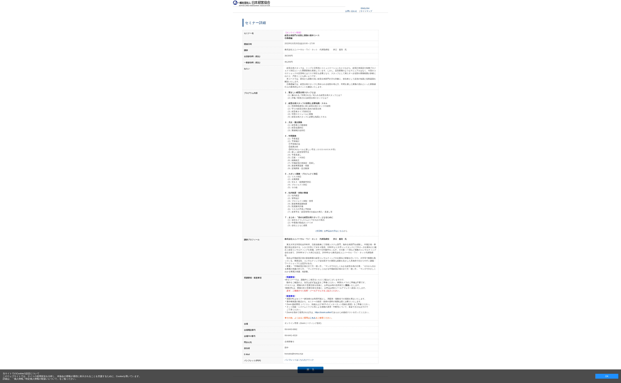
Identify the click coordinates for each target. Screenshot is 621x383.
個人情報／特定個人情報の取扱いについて (35, 379)
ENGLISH (365, 8)
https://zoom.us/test (323, 312)
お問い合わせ (351, 11)
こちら (313, 318)
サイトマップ (366, 11)
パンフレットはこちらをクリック (299, 360)
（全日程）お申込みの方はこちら (328, 231)
